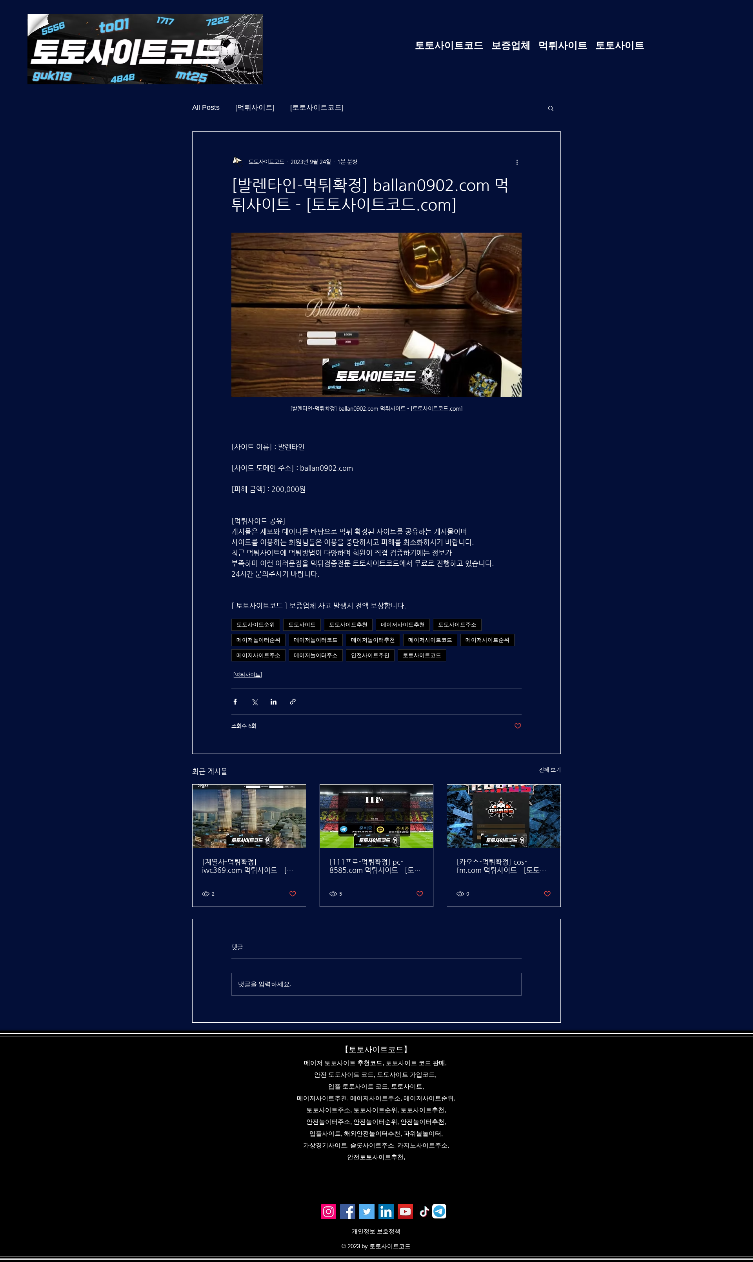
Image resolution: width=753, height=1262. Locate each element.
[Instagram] (328, 1211)
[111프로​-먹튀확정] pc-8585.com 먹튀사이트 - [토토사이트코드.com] (375, 866)
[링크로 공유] (292, 701)
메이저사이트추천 (403, 624)
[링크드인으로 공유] (273, 701)
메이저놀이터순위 (258, 640)
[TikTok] (424, 1211)
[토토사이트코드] (317, 107)
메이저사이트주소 (258, 655)
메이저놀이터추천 (373, 640)
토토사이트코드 (422, 655)
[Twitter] (367, 1211)
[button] (551, 108)
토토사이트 (302, 624)
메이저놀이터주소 (316, 655)
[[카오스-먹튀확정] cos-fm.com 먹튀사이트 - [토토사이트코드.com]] (503, 816)
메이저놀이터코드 (316, 640)
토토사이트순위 (255, 624)
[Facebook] (347, 1211)
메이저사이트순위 (487, 640)
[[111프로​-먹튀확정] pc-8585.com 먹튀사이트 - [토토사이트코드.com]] (376, 816)
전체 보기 (550, 770)
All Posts (206, 107)
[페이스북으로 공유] (235, 701)
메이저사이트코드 (430, 640)
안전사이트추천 (370, 655)
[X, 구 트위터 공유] (254, 701)
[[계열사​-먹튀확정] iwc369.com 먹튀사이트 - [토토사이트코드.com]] (249, 816)
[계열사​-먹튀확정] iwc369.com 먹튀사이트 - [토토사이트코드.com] (247, 866)
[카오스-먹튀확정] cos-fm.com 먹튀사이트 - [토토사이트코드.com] (501, 866)
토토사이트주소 (457, 624)
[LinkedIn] (386, 1211)
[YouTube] (405, 1211)
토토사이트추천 (348, 624)
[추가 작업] (517, 161)
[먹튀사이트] (255, 107)
